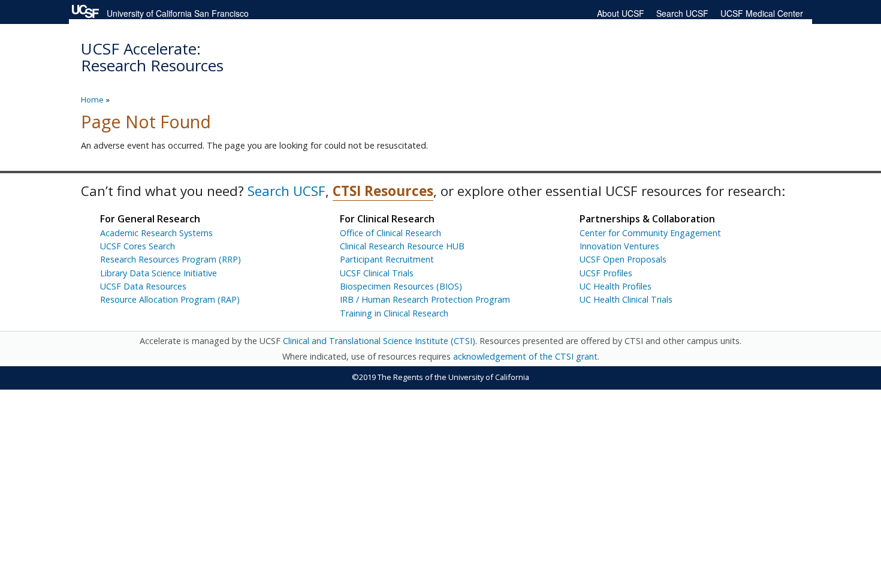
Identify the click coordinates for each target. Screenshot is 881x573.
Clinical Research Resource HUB (402, 246)
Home (92, 99)
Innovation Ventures (619, 246)
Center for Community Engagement (650, 233)
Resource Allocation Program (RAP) (170, 299)
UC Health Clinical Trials (626, 299)
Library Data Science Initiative (158, 273)
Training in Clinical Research (394, 313)
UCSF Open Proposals (623, 259)
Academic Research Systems (156, 233)
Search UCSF (682, 13)
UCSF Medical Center (761, 13)
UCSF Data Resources (143, 286)
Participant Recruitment (387, 259)
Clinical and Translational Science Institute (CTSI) (379, 340)
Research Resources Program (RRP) (170, 259)
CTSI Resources (383, 191)
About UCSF (620, 13)
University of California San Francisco (178, 13)
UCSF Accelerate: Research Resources (152, 57)
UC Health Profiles (615, 286)
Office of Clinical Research (390, 233)
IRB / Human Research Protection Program (425, 299)
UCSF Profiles (606, 273)
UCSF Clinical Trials (377, 273)
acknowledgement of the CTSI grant (525, 356)
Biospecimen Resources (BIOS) (401, 286)
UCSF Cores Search (137, 246)
